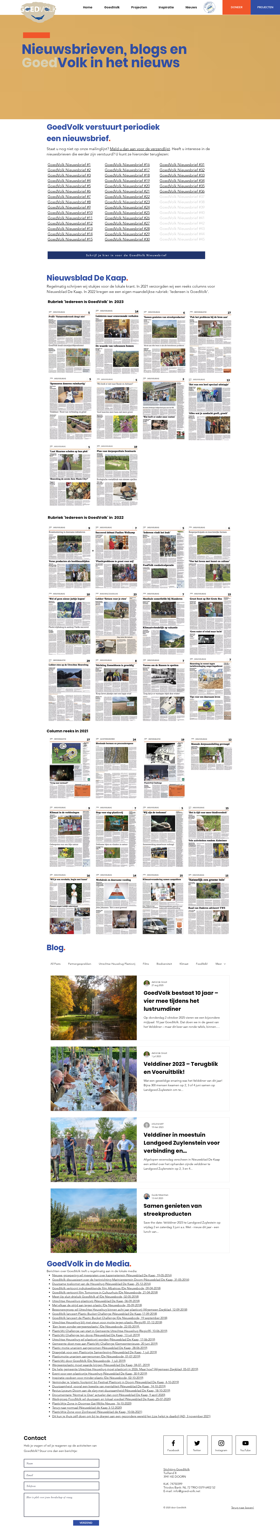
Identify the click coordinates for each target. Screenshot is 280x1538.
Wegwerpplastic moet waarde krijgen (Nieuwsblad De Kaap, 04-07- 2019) (101, 1365)
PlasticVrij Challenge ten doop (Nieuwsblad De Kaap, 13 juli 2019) (96, 1335)
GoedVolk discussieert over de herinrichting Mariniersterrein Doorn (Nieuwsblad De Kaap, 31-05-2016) (120, 1279)
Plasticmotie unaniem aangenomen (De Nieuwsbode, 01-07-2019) (96, 1356)
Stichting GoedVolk (176, 1469)
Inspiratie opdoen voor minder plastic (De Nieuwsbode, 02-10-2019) (97, 1378)
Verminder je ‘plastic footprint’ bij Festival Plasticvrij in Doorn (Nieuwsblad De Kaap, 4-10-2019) (115, 1382)
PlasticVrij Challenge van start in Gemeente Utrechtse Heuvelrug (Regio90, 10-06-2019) (109, 1331)
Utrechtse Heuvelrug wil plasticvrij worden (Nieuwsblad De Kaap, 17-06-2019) (103, 1339)
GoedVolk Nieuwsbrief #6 (69, 191)
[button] (139, 7)
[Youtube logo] (245, 1443)
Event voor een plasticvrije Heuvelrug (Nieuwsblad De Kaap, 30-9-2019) (99, 1373)
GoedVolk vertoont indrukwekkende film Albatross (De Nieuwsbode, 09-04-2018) (106, 1288)
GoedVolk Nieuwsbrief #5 (69, 186)
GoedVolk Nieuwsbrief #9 (69, 207)
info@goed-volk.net (186, 1491)
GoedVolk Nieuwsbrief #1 (69, 164)
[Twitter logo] (197, 1443)
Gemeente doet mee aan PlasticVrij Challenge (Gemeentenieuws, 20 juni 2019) (105, 1343)
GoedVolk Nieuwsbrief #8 (69, 202)
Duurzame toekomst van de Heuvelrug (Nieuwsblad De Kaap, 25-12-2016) (101, 1284)
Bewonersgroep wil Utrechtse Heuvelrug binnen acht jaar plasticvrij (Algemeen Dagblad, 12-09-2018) (119, 1309)
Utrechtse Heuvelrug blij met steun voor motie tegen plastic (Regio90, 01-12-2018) (107, 1322)
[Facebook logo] (173, 1443)
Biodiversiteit (164, 963)
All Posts (55, 963)
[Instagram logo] (221, 1443)
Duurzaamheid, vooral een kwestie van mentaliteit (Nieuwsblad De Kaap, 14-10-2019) (109, 1386)
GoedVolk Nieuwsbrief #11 (70, 218)
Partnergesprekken (79, 963)
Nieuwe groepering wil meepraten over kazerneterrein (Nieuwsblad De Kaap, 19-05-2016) (112, 1275)
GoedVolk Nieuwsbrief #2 (69, 170)
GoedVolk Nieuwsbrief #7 (69, 196)
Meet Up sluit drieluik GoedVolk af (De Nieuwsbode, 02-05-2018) (95, 1296)
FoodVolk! (202, 963)
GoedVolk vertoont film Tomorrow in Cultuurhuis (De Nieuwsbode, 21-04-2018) (105, 1292)
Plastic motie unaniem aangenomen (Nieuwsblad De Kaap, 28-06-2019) (99, 1348)
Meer (219, 963)
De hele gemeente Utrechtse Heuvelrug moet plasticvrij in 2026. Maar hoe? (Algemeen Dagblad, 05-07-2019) (125, 1369)
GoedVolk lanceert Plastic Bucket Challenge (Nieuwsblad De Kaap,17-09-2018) (104, 1314)
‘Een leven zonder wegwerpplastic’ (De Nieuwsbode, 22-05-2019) (96, 1326)
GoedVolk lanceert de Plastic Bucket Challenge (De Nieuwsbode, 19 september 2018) (109, 1318)
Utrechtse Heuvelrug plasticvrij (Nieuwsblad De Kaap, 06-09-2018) (96, 1301)
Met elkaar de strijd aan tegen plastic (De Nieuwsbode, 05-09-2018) (97, 1305)
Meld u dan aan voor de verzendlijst (140, 148)
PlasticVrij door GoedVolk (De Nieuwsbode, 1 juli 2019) (89, 1361)
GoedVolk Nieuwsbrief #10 (70, 212)
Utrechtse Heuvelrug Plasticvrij (117, 963)
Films (146, 963)
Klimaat (184, 963)
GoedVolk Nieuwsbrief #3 (69, 175)
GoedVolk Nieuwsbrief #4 (69, 180)
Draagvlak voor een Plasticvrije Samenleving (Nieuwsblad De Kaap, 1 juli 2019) (104, 1352)
